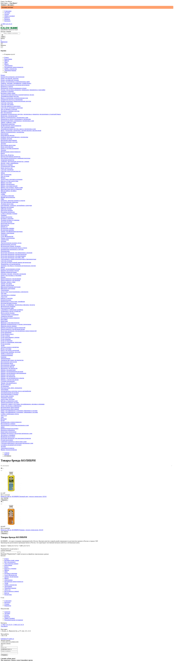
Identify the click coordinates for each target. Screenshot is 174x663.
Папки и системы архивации (10, 148)
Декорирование (5, 358)
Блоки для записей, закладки (9, 78)
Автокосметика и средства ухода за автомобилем (16, 391)
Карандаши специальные (8, 432)
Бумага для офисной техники (10, 80)
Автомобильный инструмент (10, 392)
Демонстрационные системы (10, 402)
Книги (6, 567)
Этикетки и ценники (7, 91)
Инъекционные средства (8, 244)
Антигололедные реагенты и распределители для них (17, 94)
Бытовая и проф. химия (11, 560)
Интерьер (4, 419)
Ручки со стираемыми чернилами (11, 342)
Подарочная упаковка (7, 228)
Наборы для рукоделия (8, 375)
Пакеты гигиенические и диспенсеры (12, 132)
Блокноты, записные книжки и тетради (13, 200)
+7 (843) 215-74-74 (18, 624)
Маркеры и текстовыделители (10, 322)
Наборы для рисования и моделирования (13, 373)
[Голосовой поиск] (2, 35)
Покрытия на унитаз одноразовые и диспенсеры (16, 119)
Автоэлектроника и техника (9, 394)
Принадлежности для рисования (11, 278)
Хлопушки (4, 235)
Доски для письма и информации (11, 406)
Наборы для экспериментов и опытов (12, 378)
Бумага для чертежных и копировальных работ (15, 81)
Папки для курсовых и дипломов (11, 275)
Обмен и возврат (9, 16)
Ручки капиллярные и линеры (10, 337)
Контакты (7, 21)
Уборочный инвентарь (8, 124)
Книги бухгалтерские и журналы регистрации (15, 85)
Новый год (4, 226)
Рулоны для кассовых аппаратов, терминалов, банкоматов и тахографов (23, 90)
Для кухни (4, 296)
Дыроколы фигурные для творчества (12, 360)
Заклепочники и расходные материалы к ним (15, 425)
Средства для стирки (7, 104)
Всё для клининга (9, 562)
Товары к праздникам (7, 233)
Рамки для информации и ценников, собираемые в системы (19, 412)
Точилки (3, 150)
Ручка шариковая (6, 332)
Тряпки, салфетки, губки (8, 122)
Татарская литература (7, 160)
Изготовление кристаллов (9, 362)
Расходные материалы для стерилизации (13, 256)
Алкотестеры (5, 239)
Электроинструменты (7, 448)
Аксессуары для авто (7, 396)
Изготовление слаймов (8, 365)
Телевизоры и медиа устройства (11, 311)
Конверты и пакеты (7, 86)
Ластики (3, 143)
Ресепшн (3, 192)
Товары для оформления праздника (12, 231)
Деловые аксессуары (7, 204)
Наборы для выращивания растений (12, 371)
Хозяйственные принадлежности (11, 125)
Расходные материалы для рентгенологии (14, 254)
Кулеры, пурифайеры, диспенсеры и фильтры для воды (18, 305)
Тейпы (3, 173)
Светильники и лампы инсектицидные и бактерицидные (18, 259)
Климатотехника (6, 300)
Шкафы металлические (8, 197)
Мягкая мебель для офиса (8, 191)
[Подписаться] (19, 552)
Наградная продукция (7, 223)
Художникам (5, 386)
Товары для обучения (7, 285)
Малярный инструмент (8, 436)
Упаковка (4, 215)
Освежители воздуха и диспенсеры (12, 99)
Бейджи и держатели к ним (9, 401)
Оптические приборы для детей (10, 352)
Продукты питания (7, 210)
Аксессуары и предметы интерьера (11, 179)
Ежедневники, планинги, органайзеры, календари (16, 205)
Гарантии (7, 612)
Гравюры (3, 357)
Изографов (4, 319)
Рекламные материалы (8, 212)
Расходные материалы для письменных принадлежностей (19, 331)
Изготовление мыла (7, 363)
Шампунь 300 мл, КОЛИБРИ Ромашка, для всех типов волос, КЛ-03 (22, 530)
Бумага (6, 57)
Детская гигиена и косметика (10, 347)
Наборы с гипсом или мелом (9, 379)
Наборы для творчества (8, 376)
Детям (6, 583)
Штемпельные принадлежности (10, 151)
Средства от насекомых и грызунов (12, 107)
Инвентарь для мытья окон (9, 116)
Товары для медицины (11, 576)
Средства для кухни (7, 103)
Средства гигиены (6, 261)
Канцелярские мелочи (7, 135)
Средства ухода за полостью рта (10, 171)
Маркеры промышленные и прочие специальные (16, 324)
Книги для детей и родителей (10, 350)
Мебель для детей (6, 182)
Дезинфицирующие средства (10, 96)
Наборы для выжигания (8, 370)
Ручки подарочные (6, 340)
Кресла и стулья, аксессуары (9, 181)
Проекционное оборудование (10, 409)
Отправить (4, 655)
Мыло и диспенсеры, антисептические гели (14, 98)
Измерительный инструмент (9, 428)
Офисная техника (6, 208)
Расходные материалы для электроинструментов (16, 438)
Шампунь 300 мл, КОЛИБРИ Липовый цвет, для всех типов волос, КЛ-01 (24, 496)
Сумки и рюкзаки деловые (9, 213)
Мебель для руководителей (9, 186)
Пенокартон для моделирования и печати (13, 88)
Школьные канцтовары (8, 288)
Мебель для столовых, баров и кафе (12, 187)
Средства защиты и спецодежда (10, 106)
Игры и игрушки (6, 349)
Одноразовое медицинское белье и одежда (14, 248)
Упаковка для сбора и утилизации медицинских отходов (18, 265)
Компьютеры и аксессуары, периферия (13, 301)
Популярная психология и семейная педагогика (15, 158)
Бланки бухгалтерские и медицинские (12, 77)
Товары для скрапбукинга (9, 383)
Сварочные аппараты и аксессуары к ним (13, 441)
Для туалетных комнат (11, 563)
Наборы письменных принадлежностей (13, 327)
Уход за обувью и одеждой (9, 109)
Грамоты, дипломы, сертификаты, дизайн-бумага (16, 83)
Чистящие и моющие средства (10, 111)
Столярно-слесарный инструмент (11, 445)
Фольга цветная (6, 384)
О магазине (7, 11)
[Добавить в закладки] (1, 470)
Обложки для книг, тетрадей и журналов (13, 274)
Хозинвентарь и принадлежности (11, 422)
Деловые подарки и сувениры (10, 220)
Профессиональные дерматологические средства (16, 101)
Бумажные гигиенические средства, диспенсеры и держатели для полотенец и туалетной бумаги (31, 114)
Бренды (6, 454)
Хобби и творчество (10, 69)
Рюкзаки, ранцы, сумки (8, 282)
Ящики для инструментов (9, 449)
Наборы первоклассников (9, 272)
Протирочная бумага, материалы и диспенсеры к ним (17, 121)
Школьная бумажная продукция (10, 287)
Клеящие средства (6, 138)
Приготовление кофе (7, 308)
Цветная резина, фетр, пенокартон (11, 388)
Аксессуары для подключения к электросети (14, 292)
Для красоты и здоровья (8, 295)
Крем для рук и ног (7, 168)
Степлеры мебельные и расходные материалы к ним (17, 443)
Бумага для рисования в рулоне (10, 269)
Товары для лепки (6, 283)
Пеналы (3, 277)
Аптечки (3, 241)
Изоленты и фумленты (8, 430)
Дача (2, 417)
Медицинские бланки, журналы (11, 246)
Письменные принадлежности (13, 67)
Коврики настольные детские (10, 270)
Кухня (3, 420)
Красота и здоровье (10, 568)
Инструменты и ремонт (11, 591)
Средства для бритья (7, 169)
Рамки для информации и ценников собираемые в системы (19, 410)
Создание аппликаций (8, 381)
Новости (7, 17)
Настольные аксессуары (8, 145)
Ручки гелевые (5, 335)
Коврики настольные (7, 207)
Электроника (8, 65)
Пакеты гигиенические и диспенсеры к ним (14, 117)
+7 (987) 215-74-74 (6, 24)
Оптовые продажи (7, 7)
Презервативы (5, 251)
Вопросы (7, 19)
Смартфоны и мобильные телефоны (12, 309)
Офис (6, 62)
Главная (6, 453)
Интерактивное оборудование (10, 407)
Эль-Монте (4, 626)
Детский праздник (6, 221)
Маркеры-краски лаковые (9, 326)
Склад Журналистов (10, 575)
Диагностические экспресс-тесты (11, 243)
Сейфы (3, 194)
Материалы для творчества (9, 368)
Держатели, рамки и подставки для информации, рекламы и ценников (22, 404)
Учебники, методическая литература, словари (15, 161)
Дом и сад (7, 589)
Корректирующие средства (9, 142)
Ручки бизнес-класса (7, 334)
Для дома (3, 293)
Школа (6, 64)
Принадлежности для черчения (10, 280)
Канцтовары (8, 59)
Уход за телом (5, 176)
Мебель (6, 60)
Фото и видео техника (7, 313)
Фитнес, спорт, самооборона (9, 163)
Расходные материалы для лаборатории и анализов (16, 252)
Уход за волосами (6, 174)
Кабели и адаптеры (7, 298)
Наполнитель (5, 225)
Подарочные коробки (7, 230)
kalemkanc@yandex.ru (7, 638)
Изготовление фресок (7, 366)
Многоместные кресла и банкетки (11, 189)
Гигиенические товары (8, 166)
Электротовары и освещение (10, 314)
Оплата (6, 14)
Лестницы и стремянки (8, 435)
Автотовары (8, 586)
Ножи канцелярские (7, 147)
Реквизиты (7, 605)
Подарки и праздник (10, 573)
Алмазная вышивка (7, 355)
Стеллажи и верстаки (7, 195)
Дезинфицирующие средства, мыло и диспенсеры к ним (18, 129)
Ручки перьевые (6, 339)
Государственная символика (9, 202)
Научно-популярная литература (10, 156)
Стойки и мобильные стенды (10, 414)
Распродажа (8, 594)
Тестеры (3, 446)
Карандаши (4, 321)
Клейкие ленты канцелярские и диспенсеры (14, 137)
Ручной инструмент (7, 440)
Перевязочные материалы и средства (12, 249)
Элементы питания (7, 316)
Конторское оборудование (9, 140)
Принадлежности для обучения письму (13, 329)
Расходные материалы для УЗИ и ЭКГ (12, 257)
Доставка (7, 12)
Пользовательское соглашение (13, 620)
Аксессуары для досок (7, 399)
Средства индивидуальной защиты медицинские (16, 262)
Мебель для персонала (7, 184)
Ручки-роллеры (5, 344)
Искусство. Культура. (7, 155)
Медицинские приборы (8, 306)
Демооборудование (10, 70)
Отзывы (6, 604)
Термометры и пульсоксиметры (10, 264)
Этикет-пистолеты (6, 217)
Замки (3, 427)
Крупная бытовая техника (9, 303)
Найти (3, 36)
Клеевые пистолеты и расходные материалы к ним (16, 433)
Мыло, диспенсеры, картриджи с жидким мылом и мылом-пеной (21, 130)
